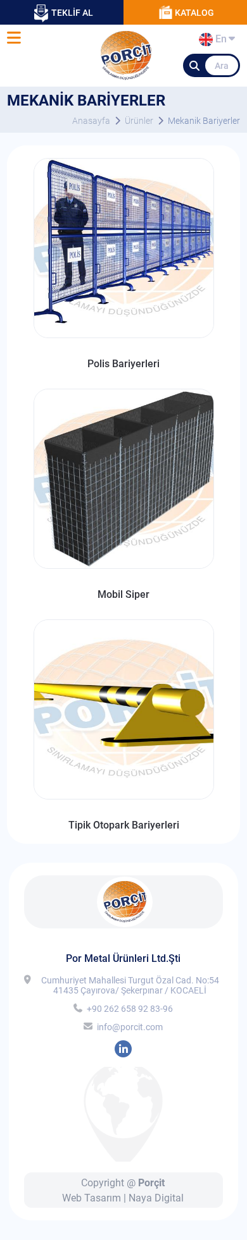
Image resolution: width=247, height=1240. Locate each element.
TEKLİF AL (72, 13)
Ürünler (139, 121)
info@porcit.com (130, 1027)
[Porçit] (13, 38)
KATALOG (194, 13)
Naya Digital (156, 1198)
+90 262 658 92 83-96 (130, 1009)
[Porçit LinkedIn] (123, 1048)
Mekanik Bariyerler (204, 121)
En (219, 41)
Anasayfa (91, 121)
